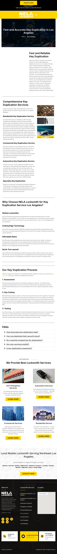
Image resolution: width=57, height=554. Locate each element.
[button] (28, 3)
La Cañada (45, 466)
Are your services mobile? (17, 344)
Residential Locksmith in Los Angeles (27, 494)
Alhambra (5, 466)
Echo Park (11, 466)
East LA (30, 467)
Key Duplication (24, 513)
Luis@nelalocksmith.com (34, 535)
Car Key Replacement (26, 510)
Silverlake (18, 467)
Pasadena (51, 466)
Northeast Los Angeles (49, 534)
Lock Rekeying (24, 524)
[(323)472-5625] (4, 536)
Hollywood (32, 466)
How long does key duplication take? (22, 332)
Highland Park (24, 466)
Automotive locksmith (26, 503)
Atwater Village (37, 467)
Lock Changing (24, 520)
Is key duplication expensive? (19, 348)
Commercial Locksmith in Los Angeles (28, 499)
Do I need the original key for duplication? (24, 340)
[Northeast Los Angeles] (42, 536)
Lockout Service (24, 517)
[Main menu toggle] (36, 14)
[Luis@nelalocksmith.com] (23, 536)
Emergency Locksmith (26, 507)
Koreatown (38, 466)
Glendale (17, 466)
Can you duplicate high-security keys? (23, 336)
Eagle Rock (25, 467)
